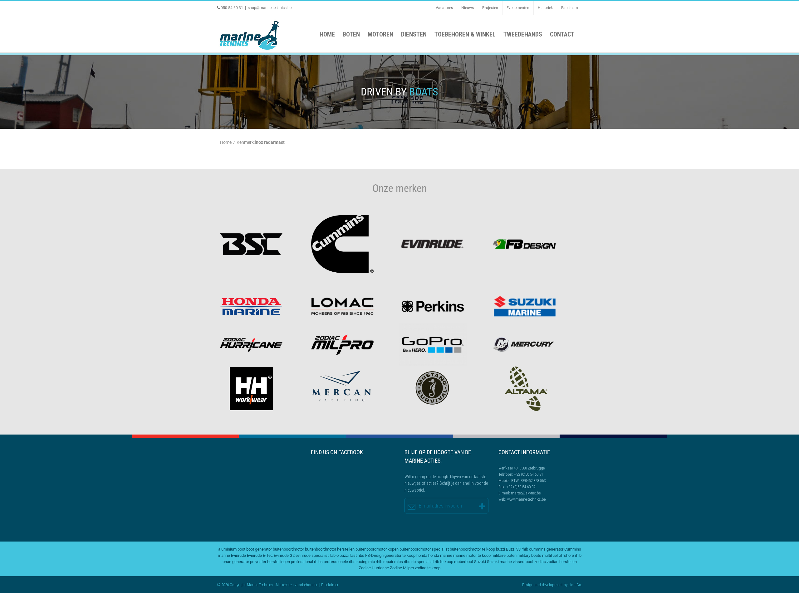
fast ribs (357, 555)
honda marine (440, 555)
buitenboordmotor (288, 549)
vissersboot (523, 561)
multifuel (550, 555)
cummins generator (546, 549)
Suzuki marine (499, 561)
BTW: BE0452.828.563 (528, 480)
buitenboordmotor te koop (472, 549)
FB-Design (374, 555)
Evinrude (238, 555)
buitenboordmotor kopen (377, 549)
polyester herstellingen (270, 561)
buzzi (500, 549)
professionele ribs (339, 561)
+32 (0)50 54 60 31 (528, 474)
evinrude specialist (312, 555)
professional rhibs (307, 561)
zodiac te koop (427, 568)
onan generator (236, 561)
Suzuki (480, 561)
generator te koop (400, 555)
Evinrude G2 (284, 555)
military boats (529, 555)
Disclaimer (329, 584)
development (552, 584)
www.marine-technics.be (526, 499)
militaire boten (504, 555)
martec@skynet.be (526, 493)
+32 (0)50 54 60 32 (520, 486)
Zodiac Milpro (402, 568)
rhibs (398, 561)
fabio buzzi (339, 555)
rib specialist (422, 561)
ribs (407, 561)
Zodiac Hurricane (374, 568)
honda (421, 555)
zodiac (540, 561)
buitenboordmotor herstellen (330, 549)
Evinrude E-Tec (260, 555)
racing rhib (365, 561)
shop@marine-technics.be (270, 8)
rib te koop (444, 561)
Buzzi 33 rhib (517, 549)
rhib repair (384, 561)
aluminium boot (231, 549)
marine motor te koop (472, 555)
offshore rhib (570, 555)
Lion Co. (575, 584)
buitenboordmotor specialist (424, 549)
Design (527, 584)
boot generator (259, 549)
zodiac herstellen (562, 561)
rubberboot (463, 561)
